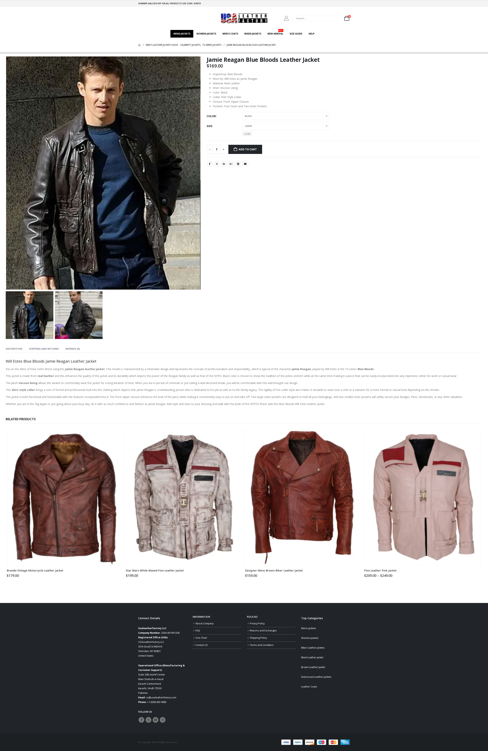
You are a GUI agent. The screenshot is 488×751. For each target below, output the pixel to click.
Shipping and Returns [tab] (44, 348)
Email (245, 164)
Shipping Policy (258, 637)
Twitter (217, 164)
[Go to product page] (65, 497)
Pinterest (238, 164)
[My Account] (286, 18)
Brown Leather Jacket (313, 667)
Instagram (162, 720)
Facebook (210, 164)
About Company (204, 623)
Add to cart (248, 149)
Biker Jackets (252, 33)
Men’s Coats (230, 33)
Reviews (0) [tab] (73, 348)
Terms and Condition (262, 645)
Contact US (201, 645)
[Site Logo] (244, 18)
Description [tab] (14, 348)
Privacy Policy (257, 623)
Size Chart (201, 637)
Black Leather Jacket (312, 657)
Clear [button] (247, 133)
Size (209, 126)
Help (312, 33)
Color (211, 116)
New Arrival (275, 32)
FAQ (197, 630)
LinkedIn (224, 164)
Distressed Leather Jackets (316, 677)
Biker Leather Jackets (313, 647)
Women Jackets (206, 33)
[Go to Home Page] (139, 45)
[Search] (335, 18)
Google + (231, 164)
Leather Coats (309, 686)
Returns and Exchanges (263, 630)
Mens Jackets (181, 33)
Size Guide (296, 33)
